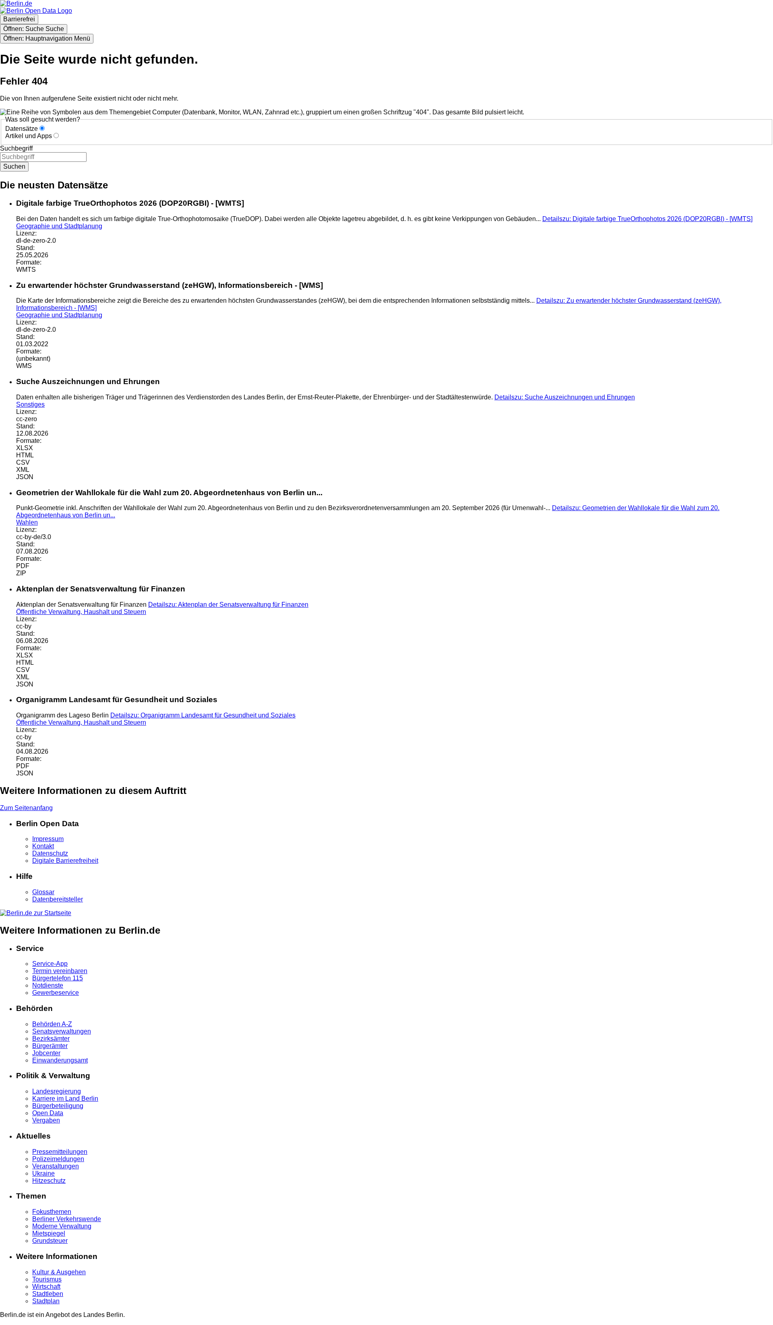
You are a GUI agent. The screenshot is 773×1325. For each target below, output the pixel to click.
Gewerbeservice (55, 992)
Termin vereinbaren (59, 970)
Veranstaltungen (55, 1166)
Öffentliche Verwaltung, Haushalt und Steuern (81, 611)
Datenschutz (50, 853)
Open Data (47, 1113)
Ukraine (43, 1173)
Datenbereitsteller (57, 899)
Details (647, 218)
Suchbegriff (16, 148)
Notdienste (47, 985)
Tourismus (47, 1279)
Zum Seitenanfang (26, 807)
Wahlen (27, 522)
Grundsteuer (50, 1240)
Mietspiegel (48, 1233)
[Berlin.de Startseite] (35, 913)
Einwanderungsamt (60, 1060)
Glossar (43, 892)
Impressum (48, 838)
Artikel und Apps (28, 135)
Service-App (50, 963)
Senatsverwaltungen (61, 1031)
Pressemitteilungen (59, 1151)
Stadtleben (47, 1293)
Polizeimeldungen (58, 1158)
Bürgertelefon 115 (57, 978)
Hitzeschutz (49, 1180)
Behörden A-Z (52, 1024)
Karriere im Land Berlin (65, 1098)
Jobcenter (46, 1053)
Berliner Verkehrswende (66, 1218)
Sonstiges (30, 404)
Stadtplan (46, 1301)
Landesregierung (56, 1091)
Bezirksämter (51, 1038)
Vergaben (46, 1120)
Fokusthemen (51, 1211)
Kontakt (43, 846)
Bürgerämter (50, 1045)
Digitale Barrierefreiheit (65, 860)
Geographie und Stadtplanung (59, 226)
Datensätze (21, 128)
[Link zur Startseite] (36, 10)
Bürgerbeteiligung (57, 1105)
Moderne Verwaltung (61, 1226)
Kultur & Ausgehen (59, 1272)
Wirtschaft (46, 1286)
